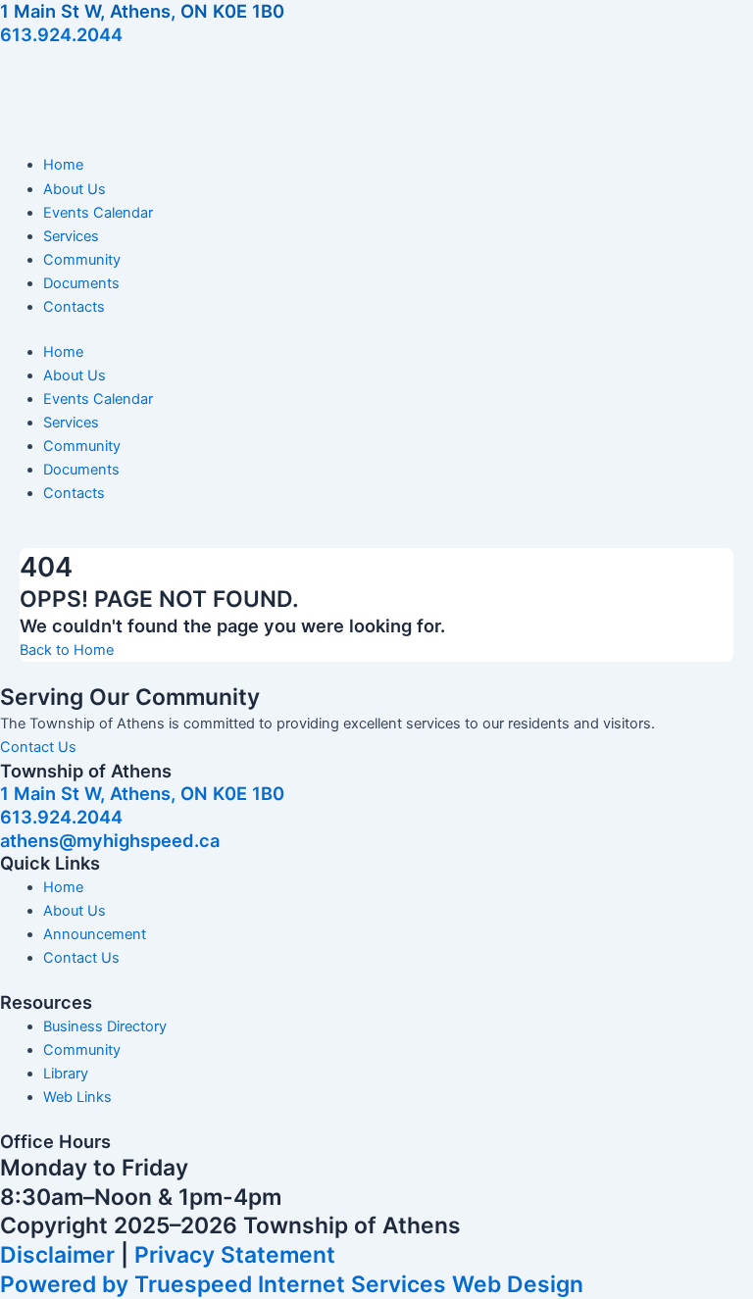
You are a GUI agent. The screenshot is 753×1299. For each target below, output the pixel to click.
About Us (74, 189)
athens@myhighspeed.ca (110, 840)
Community (82, 260)
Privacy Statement (234, 1255)
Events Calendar (98, 213)
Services (71, 236)
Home (63, 165)
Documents (81, 283)
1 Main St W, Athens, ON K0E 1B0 (142, 11)
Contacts (74, 307)
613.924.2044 (61, 34)
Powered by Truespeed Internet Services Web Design (291, 1284)
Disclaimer (57, 1255)
